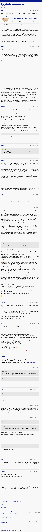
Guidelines (10, 527)
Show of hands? (4, 507)
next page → (3, 493)
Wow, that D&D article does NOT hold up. (9, 516)
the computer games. (33, 362)
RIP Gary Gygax (4, 520)
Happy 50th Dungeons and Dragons (12, 4)
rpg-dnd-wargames (3, 7)
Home (2, 527)
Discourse (6, 530)
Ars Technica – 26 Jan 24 (7, 16)
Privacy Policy (22, 527)
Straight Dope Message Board (6, 1)
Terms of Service (16, 527)
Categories (5, 527)
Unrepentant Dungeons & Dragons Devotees (9, 511)
